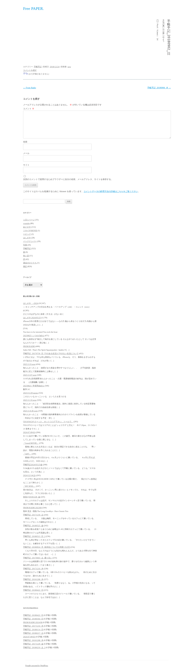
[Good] (27, 73)
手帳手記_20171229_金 (33, 644)
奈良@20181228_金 (31, 497)
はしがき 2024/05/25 (32, 318)
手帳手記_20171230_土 (33, 515)
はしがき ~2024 (30, 303)
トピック (27, 234)
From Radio (29, 88)
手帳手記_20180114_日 (33, 629)
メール (26, 153)
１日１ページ (29, 220)
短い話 (26, 256)
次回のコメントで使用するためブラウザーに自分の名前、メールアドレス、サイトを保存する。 (68, 179)
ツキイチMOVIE (30, 230)
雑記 (25, 266)
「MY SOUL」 (29, 486)
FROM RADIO (29, 346)
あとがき (27, 227)
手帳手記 (38, 67)
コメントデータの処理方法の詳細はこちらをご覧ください (111, 191)
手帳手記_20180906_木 (159, 88)
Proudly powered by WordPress (36, 666)
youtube (26, 223)
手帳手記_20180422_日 (33, 590)
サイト (26, 165)
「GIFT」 (27, 454)
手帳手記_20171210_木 (33, 568)
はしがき (27, 238)
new (69, 67)
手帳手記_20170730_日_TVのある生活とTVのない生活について (50, 353)
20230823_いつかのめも (33, 335)
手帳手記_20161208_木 (33, 579)
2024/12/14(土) (29, 475)
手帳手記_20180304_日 (33, 619)
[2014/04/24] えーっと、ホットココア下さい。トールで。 (48, 421)
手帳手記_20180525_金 (33, 525)
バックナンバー (30, 241)
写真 (25, 245)
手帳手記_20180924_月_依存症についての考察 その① (46, 547)
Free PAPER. (33, 8)
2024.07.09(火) (29, 432)
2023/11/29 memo (30, 393)
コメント (28, 109)
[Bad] (24, 73)
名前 (25, 142)
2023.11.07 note (29, 375)
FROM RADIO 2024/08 (32, 622)
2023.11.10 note (29, 400)
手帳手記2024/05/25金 (32, 465)
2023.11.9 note (29, 364)
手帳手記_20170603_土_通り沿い (37, 558)
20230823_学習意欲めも (33, 386)
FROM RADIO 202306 (32, 508)
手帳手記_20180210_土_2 (34, 647)
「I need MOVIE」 (31, 443)
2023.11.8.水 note (30, 411)
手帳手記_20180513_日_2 (34, 536)
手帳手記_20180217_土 (33, 633)
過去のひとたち (30, 263)
